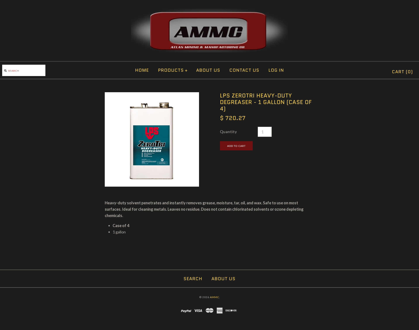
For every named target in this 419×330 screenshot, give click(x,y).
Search (193, 279)
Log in (276, 70)
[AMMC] (209, 11)
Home (142, 70)
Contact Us (244, 70)
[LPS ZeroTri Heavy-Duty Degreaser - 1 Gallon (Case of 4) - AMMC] (152, 95)
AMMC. (215, 297)
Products (173, 70)
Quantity (228, 131)
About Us (208, 70)
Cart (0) (402, 72)
